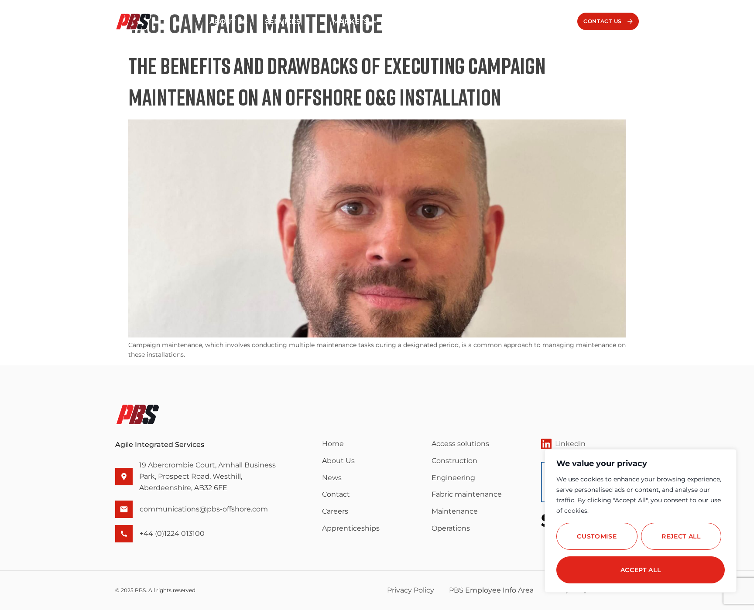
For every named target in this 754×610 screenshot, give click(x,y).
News (481, 21)
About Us (228, 21)
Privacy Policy (410, 590)
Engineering (453, 478)
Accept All (640, 570)
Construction (454, 461)
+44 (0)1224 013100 (172, 533)
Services (283, 21)
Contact (336, 494)
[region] (641, 521)
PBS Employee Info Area (491, 590)
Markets (350, 21)
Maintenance (455, 511)
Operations (451, 528)
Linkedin (570, 444)
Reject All (681, 536)
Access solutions (460, 444)
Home (333, 444)
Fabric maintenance (467, 494)
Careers (527, 21)
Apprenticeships (351, 528)
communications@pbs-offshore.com (204, 509)
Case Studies (426, 21)
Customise (597, 536)
